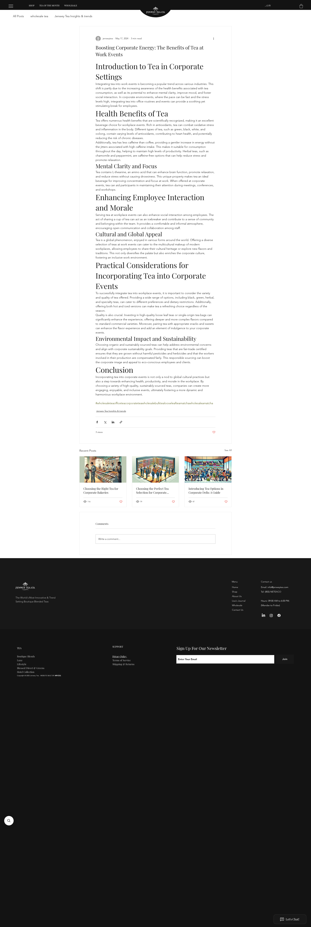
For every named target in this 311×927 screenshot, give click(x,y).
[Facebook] (279, 615)
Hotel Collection (25, 672)
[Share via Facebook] (97, 422)
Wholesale (237, 605)
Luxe (20, 660)
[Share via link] (120, 422)
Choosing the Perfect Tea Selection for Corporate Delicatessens (152, 490)
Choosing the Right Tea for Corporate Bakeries (100, 490)
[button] (301, 6)
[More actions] (213, 39)
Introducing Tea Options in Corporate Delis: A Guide (206, 490)
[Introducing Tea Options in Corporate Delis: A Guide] (208, 469)
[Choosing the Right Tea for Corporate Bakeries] (103, 469)
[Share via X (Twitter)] (105, 422)
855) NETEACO (273, 591)
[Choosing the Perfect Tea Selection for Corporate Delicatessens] (155, 469)
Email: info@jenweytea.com (274, 587)
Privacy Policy (119, 656)
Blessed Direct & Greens (30, 668)
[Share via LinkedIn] (113, 422)
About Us (237, 596)
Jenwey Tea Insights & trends (73, 16)
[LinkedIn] (263, 615)
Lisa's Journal (238, 600)
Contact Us (237, 609)
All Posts (18, 16)
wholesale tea (39, 16)
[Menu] (11, 6)
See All (228, 450)
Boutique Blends (26, 656)
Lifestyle (21, 664)
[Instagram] (271, 615)
